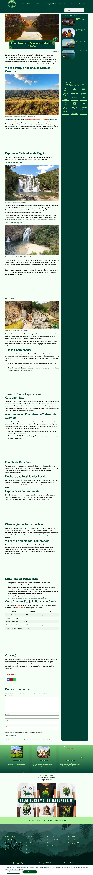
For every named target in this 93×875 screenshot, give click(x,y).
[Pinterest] (22, 863)
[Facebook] (13, 863)
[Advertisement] (32, 140)
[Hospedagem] (83, 103)
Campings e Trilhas (50, 4)
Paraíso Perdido (11, 334)
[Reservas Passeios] (83, 89)
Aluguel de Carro (74, 94)
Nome (7, 714)
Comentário (8, 696)
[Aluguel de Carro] (74, 89)
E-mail (7, 720)
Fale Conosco (82, 4)
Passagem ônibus (75, 108)
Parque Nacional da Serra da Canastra (36, 119)
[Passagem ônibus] (74, 103)
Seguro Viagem (65, 94)
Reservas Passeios (83, 94)
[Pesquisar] (86, 10)
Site (6, 726)
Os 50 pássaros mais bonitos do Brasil (80, 29)
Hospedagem (83, 107)
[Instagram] (18, 863)
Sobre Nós (72, 4)
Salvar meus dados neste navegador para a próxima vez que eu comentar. (24, 732)
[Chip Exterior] (65, 103)
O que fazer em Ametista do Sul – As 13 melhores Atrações (81, 19)
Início (22, 4)
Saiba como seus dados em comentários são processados (41, 739)
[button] (8, 679)
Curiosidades (62, 4)
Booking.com (19, 607)
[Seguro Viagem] (65, 89)
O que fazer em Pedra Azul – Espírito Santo (81, 40)
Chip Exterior (65, 108)
